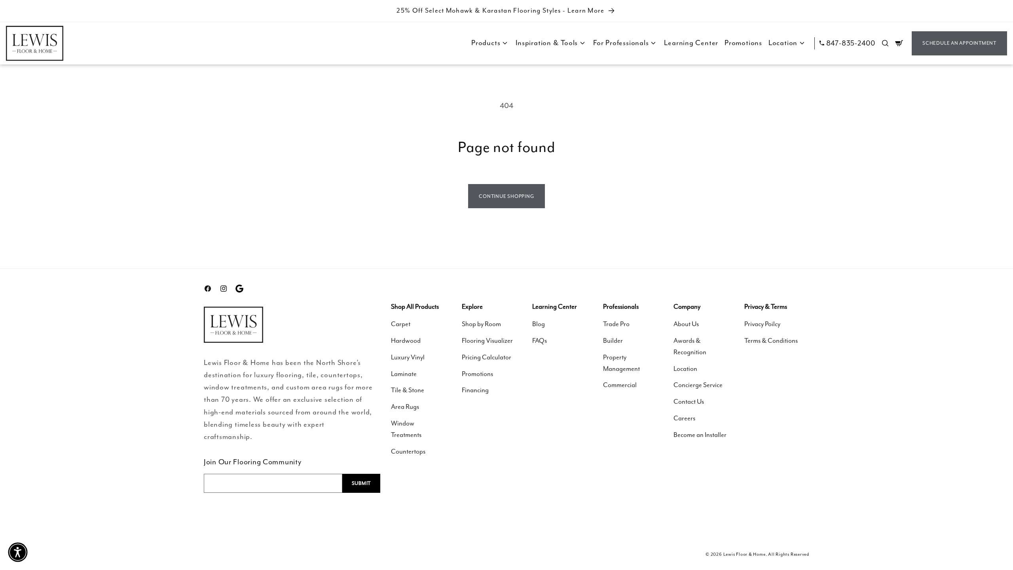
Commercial (620, 385)
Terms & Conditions (771, 340)
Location (685, 369)
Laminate (404, 374)
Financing (475, 390)
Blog (538, 324)
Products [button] (485, 43)
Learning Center (691, 43)
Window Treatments (406, 429)
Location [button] (782, 43)
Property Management (621, 363)
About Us (686, 324)
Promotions (743, 43)
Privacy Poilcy (762, 324)
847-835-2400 (850, 43)
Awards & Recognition (689, 346)
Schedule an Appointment (959, 43)
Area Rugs (405, 407)
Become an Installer (700, 435)
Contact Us (688, 401)
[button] (885, 43)
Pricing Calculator (486, 357)
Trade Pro (616, 324)
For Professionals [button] (621, 43)
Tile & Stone (407, 390)
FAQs (539, 340)
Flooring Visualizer (487, 340)
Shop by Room (481, 324)
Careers (684, 418)
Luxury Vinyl (408, 357)
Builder (613, 340)
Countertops (408, 451)
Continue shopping (506, 196)
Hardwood (406, 340)
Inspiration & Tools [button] (547, 43)
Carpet (400, 324)
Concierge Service (698, 385)
